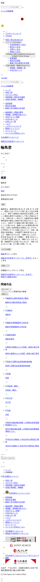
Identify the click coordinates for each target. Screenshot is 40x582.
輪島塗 (3, 254)
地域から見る (15, 52)
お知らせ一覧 (10, 122)
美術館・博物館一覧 (18, 68)
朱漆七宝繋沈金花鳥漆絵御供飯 (17, 366)
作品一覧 (14, 40)
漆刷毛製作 (9, 339)
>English (8, 36)
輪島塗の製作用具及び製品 (16, 302)
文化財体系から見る (18, 45)
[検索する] (23, 7)
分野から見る (15, 49)
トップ (8, 90)
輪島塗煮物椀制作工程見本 (16, 327)
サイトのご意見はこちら (15, 133)
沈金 (7, 414)
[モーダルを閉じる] (2, 578)
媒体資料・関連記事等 (14, 112)
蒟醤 (7, 378)
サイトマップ (10, 131)
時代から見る (15, 47)
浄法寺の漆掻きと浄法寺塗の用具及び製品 (22, 446)
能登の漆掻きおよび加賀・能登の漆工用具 (22, 353)
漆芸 (2, 191)
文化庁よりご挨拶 (12, 117)
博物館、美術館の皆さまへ (16, 115)
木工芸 (8, 402)
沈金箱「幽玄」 (11, 390)
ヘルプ (8, 124)
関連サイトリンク (12, 129)
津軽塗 (8, 315)
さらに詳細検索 (7, 11)
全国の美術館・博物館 (17, 65)
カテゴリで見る (13, 42)
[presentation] (2, 291)
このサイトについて (13, 33)
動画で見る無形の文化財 (19, 63)
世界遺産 (13, 58)
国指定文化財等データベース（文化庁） (17, 258)
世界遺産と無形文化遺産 (20, 55)
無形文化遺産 (15, 61)
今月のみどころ (16, 70)
